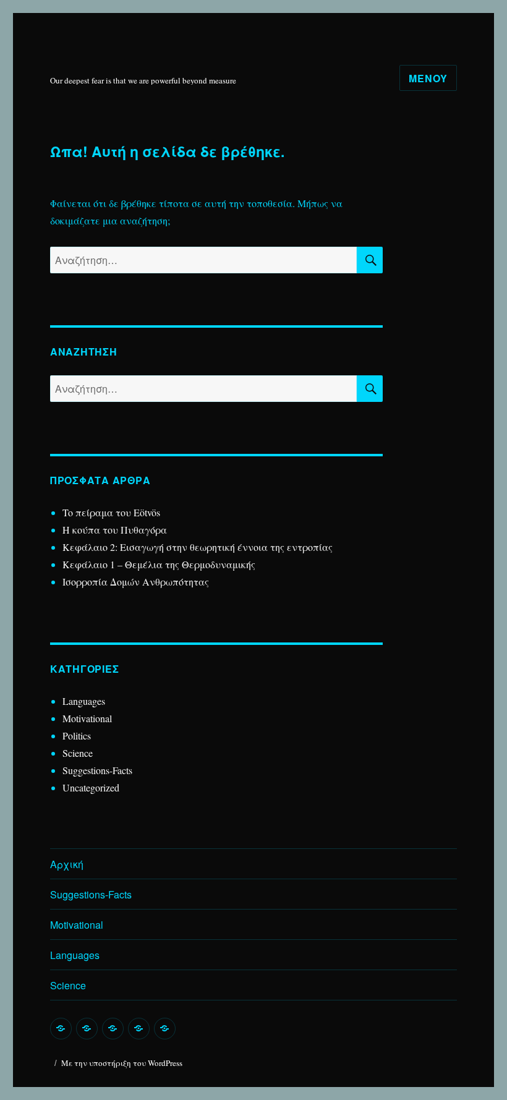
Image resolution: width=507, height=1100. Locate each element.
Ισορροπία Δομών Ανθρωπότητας (135, 581)
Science (77, 752)
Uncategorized (90, 787)
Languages (83, 700)
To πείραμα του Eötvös (112, 512)
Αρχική (66, 864)
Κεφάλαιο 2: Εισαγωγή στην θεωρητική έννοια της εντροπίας (197, 546)
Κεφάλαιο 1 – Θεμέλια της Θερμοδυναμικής (158, 564)
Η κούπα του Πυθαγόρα (114, 529)
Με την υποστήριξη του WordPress (121, 1062)
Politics (76, 735)
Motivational (87, 718)
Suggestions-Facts (97, 770)
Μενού (428, 78)
